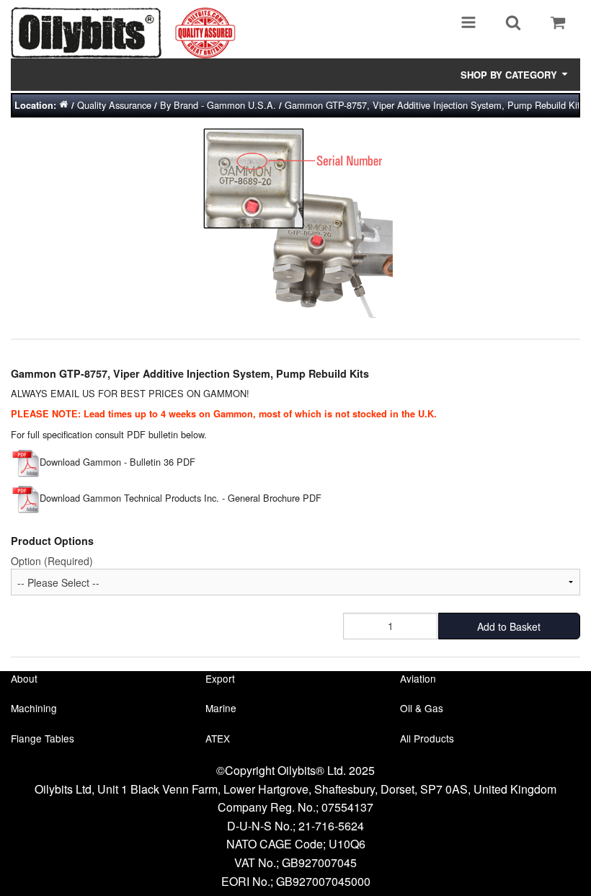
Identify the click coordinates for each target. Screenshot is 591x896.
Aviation (418, 678)
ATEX (217, 738)
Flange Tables (42, 738)
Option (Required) (52, 561)
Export (220, 678)
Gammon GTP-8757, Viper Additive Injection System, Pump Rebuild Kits (435, 105)
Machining (34, 708)
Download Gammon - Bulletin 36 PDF (117, 462)
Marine (220, 708)
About (24, 678)
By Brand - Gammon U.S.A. (218, 105)
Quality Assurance (114, 105)
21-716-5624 (331, 825)
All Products (427, 738)
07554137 (347, 807)
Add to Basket (509, 626)
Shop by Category (510, 74)
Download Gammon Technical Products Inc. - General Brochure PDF (180, 498)
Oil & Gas (421, 708)
